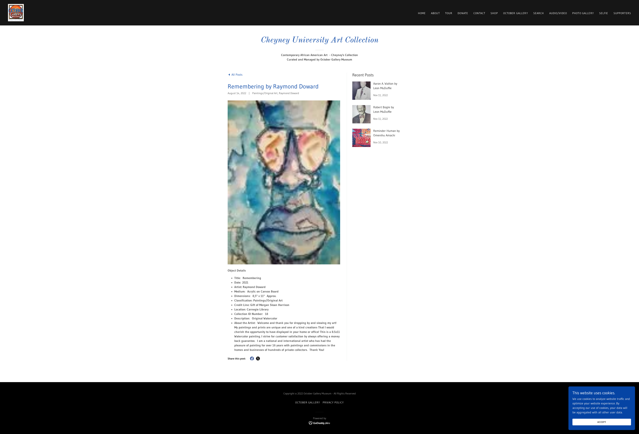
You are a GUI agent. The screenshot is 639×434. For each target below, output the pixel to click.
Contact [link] (479, 13)
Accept (601, 422)
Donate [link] (463, 13)
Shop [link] (494, 13)
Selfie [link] (603, 13)
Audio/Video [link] (558, 13)
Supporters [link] (622, 13)
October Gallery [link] (515, 13)
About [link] (435, 13)
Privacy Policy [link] (333, 402)
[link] (16, 12)
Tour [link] (448, 13)
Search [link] (538, 13)
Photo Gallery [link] (583, 13)
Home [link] (422, 13)
